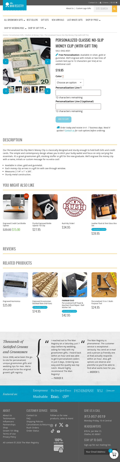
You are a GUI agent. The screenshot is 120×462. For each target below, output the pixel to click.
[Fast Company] (84, 390)
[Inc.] (55, 396)
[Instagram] (51, 425)
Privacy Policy (9, 436)
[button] (47, 61)
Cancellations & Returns (38, 424)
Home (5, 35)
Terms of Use (9, 433)
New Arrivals (58, 20)
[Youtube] (58, 431)
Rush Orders (32, 427)
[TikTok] (52, 431)
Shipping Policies (34, 421)
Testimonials (9, 418)
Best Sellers (32, 20)
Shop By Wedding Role (14, 28)
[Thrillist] (110, 390)
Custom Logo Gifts (83, 8)
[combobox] (105, 8)
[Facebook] (56, 425)
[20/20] (65, 396)
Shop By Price (92, 20)
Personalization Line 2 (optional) (75, 101)
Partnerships (9, 424)
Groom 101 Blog (10, 430)
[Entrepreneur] (40, 390)
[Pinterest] (67, 425)
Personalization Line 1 (69, 87)
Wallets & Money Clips (34, 35)
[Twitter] (61, 425)
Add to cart (63, 119)
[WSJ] (99, 390)
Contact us (69, 130)
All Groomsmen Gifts (13, 20)
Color (60, 76)
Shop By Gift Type (36, 28)
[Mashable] (40, 396)
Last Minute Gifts (75, 20)
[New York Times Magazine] (61, 390)
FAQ (28, 418)
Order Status (32, 430)
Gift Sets (45, 20)
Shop (5, 427)
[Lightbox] (46, 42)
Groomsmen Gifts (16, 35)
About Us (70, 8)
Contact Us (93, 2)
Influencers (8, 421)
